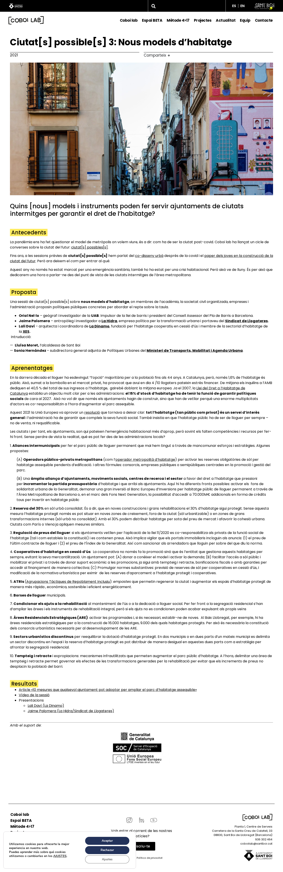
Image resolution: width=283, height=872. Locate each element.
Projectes (203, 20)
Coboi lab (129, 20)
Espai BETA (152, 20)
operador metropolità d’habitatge (145, 459)
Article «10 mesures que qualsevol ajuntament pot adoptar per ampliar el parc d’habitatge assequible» (108, 689)
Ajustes (107, 859)
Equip (245, 20)
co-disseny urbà (149, 255)
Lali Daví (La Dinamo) (46, 705)
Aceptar (107, 841)
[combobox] (187, 6)
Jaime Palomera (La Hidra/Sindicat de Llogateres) (71, 710)
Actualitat (225, 20)
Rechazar (107, 850)
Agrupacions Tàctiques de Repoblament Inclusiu (68, 581)
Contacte (264, 20)
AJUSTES (60, 856)
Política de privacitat (150, 858)
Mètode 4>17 (178, 20)
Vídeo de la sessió (34, 695)
